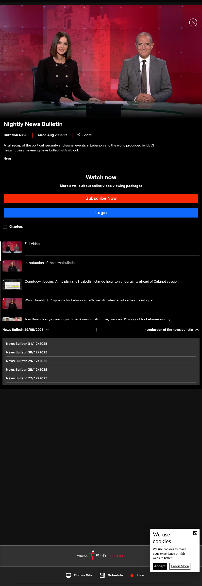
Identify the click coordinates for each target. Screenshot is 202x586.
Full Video (32, 244)
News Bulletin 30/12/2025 (26, 352)
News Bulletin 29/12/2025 (26, 361)
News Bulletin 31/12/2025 (26, 344)
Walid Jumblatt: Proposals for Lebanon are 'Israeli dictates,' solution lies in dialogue (88, 300)
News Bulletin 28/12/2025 (26, 369)
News (67, 580)
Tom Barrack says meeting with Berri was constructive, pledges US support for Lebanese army (97, 319)
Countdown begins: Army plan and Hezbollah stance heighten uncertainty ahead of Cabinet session (102, 281)
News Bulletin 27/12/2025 (26, 378)
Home (23, 580)
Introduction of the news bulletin (50, 263)
